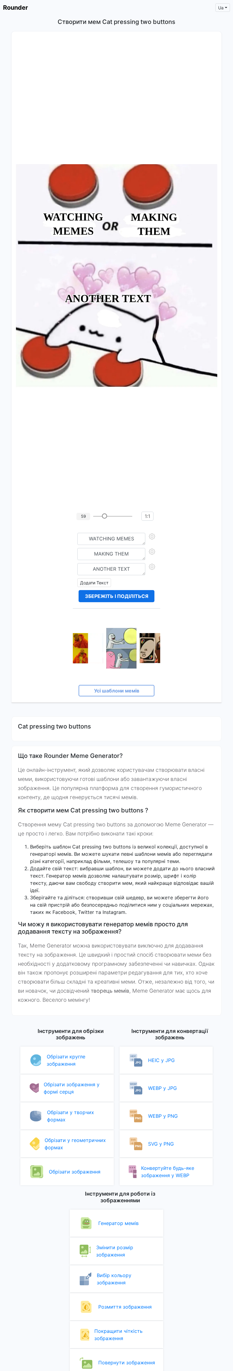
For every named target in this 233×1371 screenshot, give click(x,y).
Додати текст (94, 582)
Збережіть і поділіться (116, 596)
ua (221, 7)
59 (83, 516)
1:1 (147, 516)
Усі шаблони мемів (116, 691)
